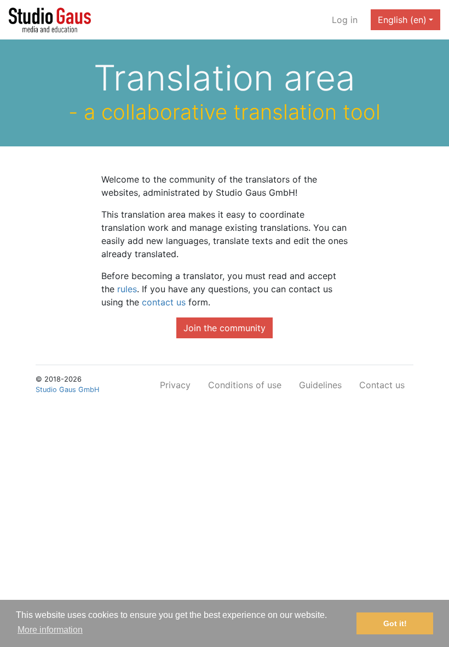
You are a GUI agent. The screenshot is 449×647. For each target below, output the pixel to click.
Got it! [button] (395, 623)
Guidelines (320, 384)
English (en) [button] (402, 19)
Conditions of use (244, 384)
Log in (345, 19)
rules (127, 288)
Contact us (382, 384)
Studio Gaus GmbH (67, 389)
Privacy (175, 384)
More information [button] (50, 629)
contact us (164, 302)
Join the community (224, 327)
